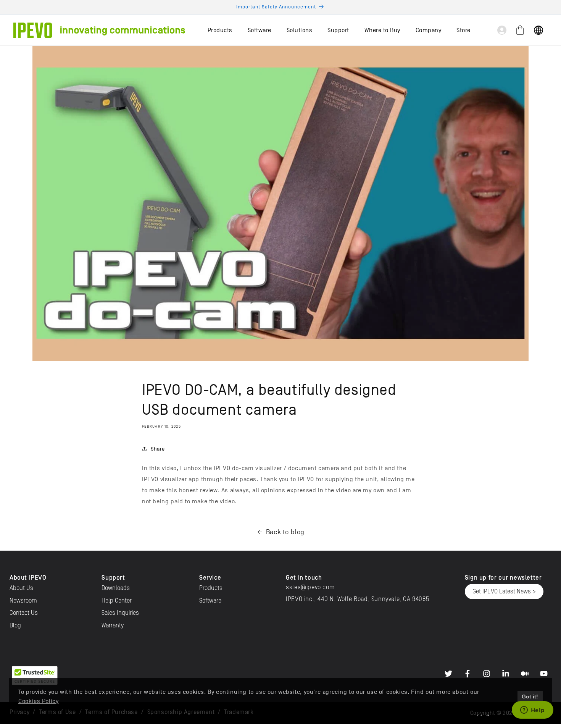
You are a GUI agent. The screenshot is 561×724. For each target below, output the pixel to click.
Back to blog (285, 532)
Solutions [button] (300, 30)
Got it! (530, 696)
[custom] (448, 673)
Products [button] (220, 30)
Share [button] (158, 449)
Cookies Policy (38, 701)
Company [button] (429, 30)
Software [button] (259, 30)
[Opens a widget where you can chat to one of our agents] (532, 710)
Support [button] (338, 30)
